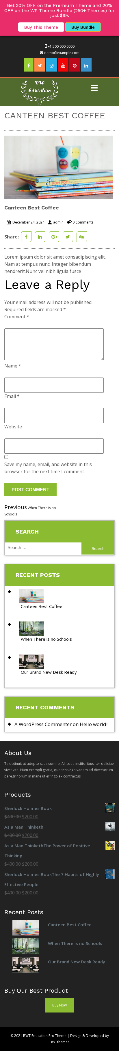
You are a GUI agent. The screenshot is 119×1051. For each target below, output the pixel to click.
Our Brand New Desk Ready (49, 672)
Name (12, 366)
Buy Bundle (83, 27)
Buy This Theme (41, 27)
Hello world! (93, 724)
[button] (94, 88)
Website (13, 427)
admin (58, 222)
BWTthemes (59, 1042)
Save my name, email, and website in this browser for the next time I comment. (48, 468)
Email (12, 396)
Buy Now (59, 1005)
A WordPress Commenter (43, 724)
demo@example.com (61, 52)
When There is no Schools (46, 639)
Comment (16, 316)
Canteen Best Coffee (41, 606)
